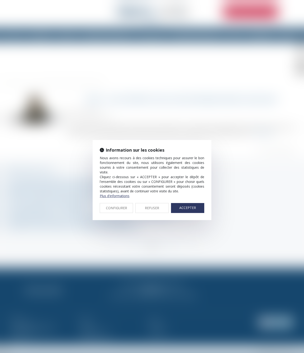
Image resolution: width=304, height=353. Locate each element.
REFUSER (152, 208)
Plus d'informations (114, 196)
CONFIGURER (116, 208)
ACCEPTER (187, 207)
